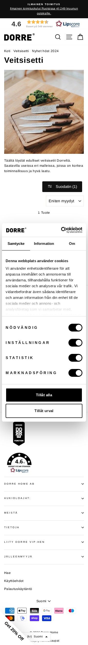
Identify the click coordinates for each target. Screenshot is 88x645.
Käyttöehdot (14, 581)
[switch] (75, 343)
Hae (7, 573)
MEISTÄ (11, 512)
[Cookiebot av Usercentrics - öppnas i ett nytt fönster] (62, 230)
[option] (44, 9)
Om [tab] (72, 243)
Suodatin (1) (66, 186)
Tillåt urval (44, 411)
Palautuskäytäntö (18, 589)
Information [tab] (44, 243)
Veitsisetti (21, 51)
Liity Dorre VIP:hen (24, 542)
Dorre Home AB (19, 483)
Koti (7, 51)
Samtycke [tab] (16, 243)
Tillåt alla (44, 395)
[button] (44, 23)
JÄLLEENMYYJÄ (18, 556)
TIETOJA (12, 527)
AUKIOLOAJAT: (17, 498)
